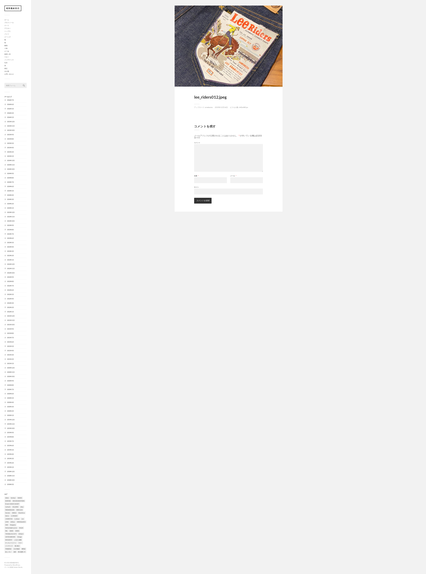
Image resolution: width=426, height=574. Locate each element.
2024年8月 (10, 178)
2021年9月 (10, 329)
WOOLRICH (8, 540)
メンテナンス (9, 60)
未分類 (6, 71)
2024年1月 (10, 208)
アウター (7, 28)
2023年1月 (10, 260)
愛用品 (23, 549)
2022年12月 (11, 264)
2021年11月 (11, 320)
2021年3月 (10, 355)
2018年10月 (11, 480)
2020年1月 (10, 415)
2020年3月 (10, 407)
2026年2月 (10, 113)
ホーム (6, 20)
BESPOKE (8, 501)
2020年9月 (10, 381)
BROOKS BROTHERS (18, 501)
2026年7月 (10, 100)
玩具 (6, 63)
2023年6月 (10, 238)
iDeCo (7, 516)
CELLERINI (15, 507)
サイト (196, 187)
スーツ (6, 25)
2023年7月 (10, 234)
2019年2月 (10, 463)
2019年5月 (10, 450)
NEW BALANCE (21, 522)
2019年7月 (10, 441)
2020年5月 (10, 398)
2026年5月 (10, 109)
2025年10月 (11, 130)
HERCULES (19, 510)
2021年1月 (10, 363)
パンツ (6, 34)
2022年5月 (10, 294)
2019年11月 (11, 424)
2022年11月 (11, 268)
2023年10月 (11, 221)
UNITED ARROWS (10, 537)
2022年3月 (10, 303)
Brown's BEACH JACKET (12, 504)
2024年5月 (10, 191)
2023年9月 (10, 225)
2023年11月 (11, 217)
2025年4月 (10, 147)
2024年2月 (10, 204)
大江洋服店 (17, 549)
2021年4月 (10, 350)
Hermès (7, 513)
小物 (6, 48)
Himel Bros (21, 513)
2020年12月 (11, 368)
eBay (21, 507)
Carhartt (7, 507)
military (13, 522)
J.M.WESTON (8, 519)
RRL (6, 531)
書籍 (6, 45)
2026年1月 (10, 117)
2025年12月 (11, 121)
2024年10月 (11, 169)
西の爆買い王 (21, 552)
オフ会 (6, 51)
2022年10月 (11, 273)
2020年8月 (10, 385)
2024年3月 (10, 199)
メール (233, 176)
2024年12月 (11, 160)
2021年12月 (11, 316)
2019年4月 (10, 454)
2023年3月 (10, 251)
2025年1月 (10, 156)
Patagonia (13, 525)
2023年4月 (10, 247)
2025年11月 (11, 126)
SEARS (11, 531)
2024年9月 (10, 173)
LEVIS (6, 522)
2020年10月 (11, 376)
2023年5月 (10, 242)
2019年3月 (10, 458)
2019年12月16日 (221, 107)
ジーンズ (7, 37)
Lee (23, 519)
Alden (7, 498)
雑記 (6, 68)
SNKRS (17, 531)
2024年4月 (10, 195)
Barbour (13, 498)
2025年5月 (10, 143)
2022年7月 (10, 286)
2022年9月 (10, 277)
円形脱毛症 (8, 549)
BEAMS (20, 498)
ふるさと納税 (18, 540)
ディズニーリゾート (10, 543)
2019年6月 (10, 445)
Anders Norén (17, 567)
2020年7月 (10, 389)
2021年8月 (10, 333)
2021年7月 (10, 337)
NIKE (6, 525)
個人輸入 (17, 546)
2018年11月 (11, 476)
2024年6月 (10, 186)
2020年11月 (11, 372)
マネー (6, 57)
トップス (7, 31)
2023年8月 (10, 230)
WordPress (16, 565)
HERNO (14, 513)
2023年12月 (11, 212)
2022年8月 (10, 281)
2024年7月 (10, 182)
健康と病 (7, 54)
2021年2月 (10, 359)
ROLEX (21, 528)
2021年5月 (10, 346)
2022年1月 (10, 312)
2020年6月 (10, 394)
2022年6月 (10, 290)
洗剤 (15, 552)
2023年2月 (10, 255)
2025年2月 (10, 152)
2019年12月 (11, 420)
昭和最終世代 (13, 8)
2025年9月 (10, 134)
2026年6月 (10, 104)
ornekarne (209, 107)
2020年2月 (10, 411)
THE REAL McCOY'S (10, 534)
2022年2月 (10, 307)
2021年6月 (10, 342)
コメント (197, 142)
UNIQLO (21, 534)
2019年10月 (11, 428)
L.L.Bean (17, 519)
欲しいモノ (8, 552)
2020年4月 (10, 402)
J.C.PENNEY (14, 516)
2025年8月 (10, 139)
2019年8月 (10, 437)
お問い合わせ (9, 74)
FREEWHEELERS (9, 510)
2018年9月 (10, 484)
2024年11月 (11, 165)
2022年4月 (10, 299)
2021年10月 (11, 324)
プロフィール (9, 22)
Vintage (19, 537)
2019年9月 (10, 432)
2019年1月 (10, 467)
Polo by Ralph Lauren (11, 528)
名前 (196, 176)
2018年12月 (11, 471)
